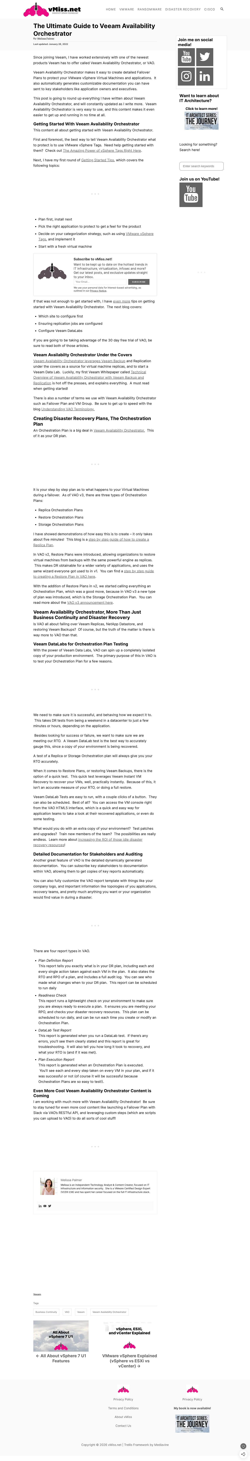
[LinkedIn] (204, 77)
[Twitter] (49, 1206)
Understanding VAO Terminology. (68, 409)
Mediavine (161, 1445)
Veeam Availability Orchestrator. (119, 430)
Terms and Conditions (123, 1408)
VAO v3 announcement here (90, 603)
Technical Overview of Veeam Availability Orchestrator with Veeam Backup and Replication (89, 377)
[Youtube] (44, 1206)
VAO (67, 1312)
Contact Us (123, 1425)
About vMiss (123, 1417)
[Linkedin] (40, 1206)
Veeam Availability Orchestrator (109, 1312)
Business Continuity (46, 1312)
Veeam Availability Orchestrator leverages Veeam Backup (79, 361)
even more (121, 301)
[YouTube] (186, 57)
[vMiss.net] (53, 9)
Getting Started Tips (97, 160)
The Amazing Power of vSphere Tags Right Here (102, 151)
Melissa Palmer (45, 38)
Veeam (37, 1294)
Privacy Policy (123, 1399)
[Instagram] (186, 77)
